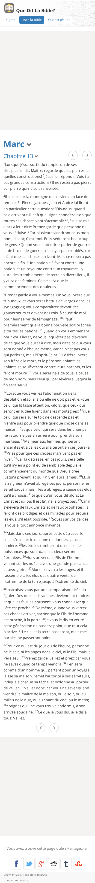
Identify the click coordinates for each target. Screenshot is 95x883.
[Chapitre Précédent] (73, 155)
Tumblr (66, 863)
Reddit (53, 863)
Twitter (29, 863)
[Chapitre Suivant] (87, 155)
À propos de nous (17, 880)
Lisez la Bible (32, 19)
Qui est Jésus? (59, 19)
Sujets (10, 19)
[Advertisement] (47, 80)
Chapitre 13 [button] (19, 156)
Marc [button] (15, 144)
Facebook (16, 863)
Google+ (41, 863)
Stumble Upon (78, 863)
